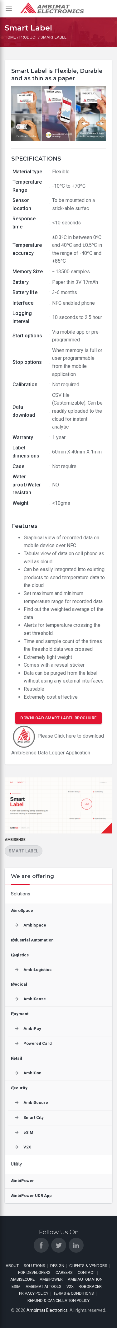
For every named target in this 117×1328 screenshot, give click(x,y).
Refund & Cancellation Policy (58, 1300)
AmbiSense (15, 840)
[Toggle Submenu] (101, 894)
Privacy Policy (33, 1293)
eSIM (16, 1286)
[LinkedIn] (76, 1245)
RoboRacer (90, 1286)
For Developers (34, 1272)
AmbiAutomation (85, 1279)
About (12, 1265)
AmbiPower (51, 1279)
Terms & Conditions (73, 1293)
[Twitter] (58, 1245)
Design (57, 1265)
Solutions (34, 1265)
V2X (70, 1286)
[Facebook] (41, 1245)
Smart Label (23, 850)
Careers (64, 1272)
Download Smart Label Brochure (58, 718)
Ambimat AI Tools (43, 1286)
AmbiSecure (22, 1279)
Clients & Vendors (88, 1265)
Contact (86, 1272)
